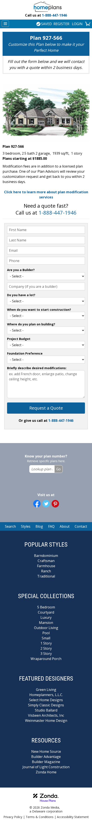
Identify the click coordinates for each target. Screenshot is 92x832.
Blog (39, 526)
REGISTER (61, 23)
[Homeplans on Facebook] (37, 503)
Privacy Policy (12, 817)
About (65, 526)
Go (58, 469)
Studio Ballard (46, 710)
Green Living (46, 689)
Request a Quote (46, 408)
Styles (25, 526)
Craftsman (46, 560)
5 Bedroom (46, 607)
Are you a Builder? (21, 270)
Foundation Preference (25, 353)
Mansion (46, 622)
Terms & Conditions (39, 817)
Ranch (46, 571)
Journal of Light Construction (46, 767)
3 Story (46, 653)
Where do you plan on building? (31, 324)
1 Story (46, 643)
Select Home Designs (46, 700)
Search (10, 526)
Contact (81, 526)
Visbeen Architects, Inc (46, 715)
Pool (46, 633)
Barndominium (46, 555)
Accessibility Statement (73, 817)
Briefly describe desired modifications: (37, 368)
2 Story (46, 648)
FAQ (51, 526)
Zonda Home (46, 772)
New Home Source (46, 751)
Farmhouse (46, 566)
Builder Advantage (46, 756)
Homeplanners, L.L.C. (46, 694)
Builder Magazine (46, 761)
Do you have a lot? (21, 295)
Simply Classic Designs (46, 705)
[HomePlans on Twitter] (46, 503)
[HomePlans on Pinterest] (55, 503)
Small (46, 638)
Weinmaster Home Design (46, 720)
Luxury (46, 617)
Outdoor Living (46, 627)
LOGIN (77, 23)
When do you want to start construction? (39, 310)
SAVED (46, 23)
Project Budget (18, 339)
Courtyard (46, 612)
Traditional (46, 576)
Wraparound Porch (46, 658)
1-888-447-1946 (46, 15)
